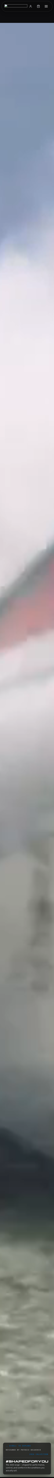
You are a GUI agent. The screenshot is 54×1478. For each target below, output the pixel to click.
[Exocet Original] (15, 6)
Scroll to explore (18, 1446)
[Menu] (46, 6)
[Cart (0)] (38, 6)
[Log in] (30, 6)
